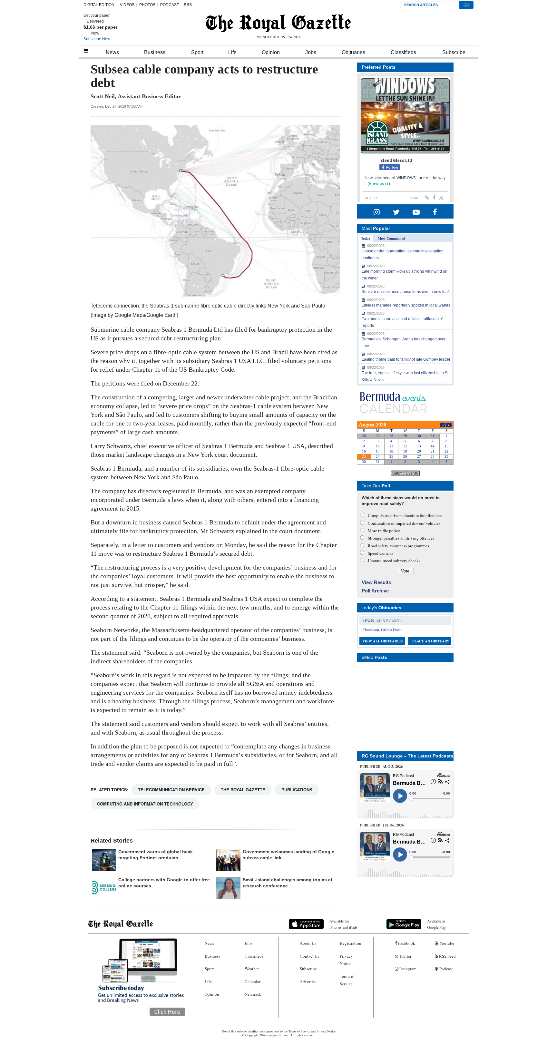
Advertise (308, 981)
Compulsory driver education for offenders (405, 515)
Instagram (407, 969)
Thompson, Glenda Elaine (382, 629)
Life (232, 52)
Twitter (404, 956)
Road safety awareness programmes (398, 546)
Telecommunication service (171, 789)
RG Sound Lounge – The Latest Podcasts (407, 755)
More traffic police (384, 530)
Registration (350, 943)
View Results (376, 582)
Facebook (406, 943)
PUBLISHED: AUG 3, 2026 (381, 766)
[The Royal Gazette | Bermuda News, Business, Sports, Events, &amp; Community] (278, 23)
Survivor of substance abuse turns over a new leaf (405, 291)
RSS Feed (447, 956)
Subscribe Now (96, 39)
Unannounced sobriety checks (394, 560)
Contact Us (309, 956)
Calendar (252, 981)
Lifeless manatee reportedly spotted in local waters (406, 305)
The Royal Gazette (243, 789)
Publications (296, 789)
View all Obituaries (382, 641)
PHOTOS (147, 5)
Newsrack (253, 994)
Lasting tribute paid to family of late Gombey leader (406, 359)
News (112, 52)
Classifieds (403, 52)
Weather (252, 969)
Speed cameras (380, 553)
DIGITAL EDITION (98, 5)
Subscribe (453, 52)
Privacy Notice (346, 959)
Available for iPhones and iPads (343, 924)
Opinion (271, 52)
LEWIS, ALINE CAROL (382, 620)
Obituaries (353, 52)
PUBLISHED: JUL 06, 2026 (382, 825)
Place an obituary (430, 641)
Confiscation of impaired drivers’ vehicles (404, 523)
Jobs (310, 52)
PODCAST (169, 5)
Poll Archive (375, 590)
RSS (188, 5)
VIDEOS (127, 5)
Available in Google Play (436, 924)
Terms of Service (347, 980)
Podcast (445, 969)
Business (154, 52)
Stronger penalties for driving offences (401, 538)
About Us (308, 943)
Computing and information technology (145, 804)
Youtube (446, 943)
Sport (197, 52)
